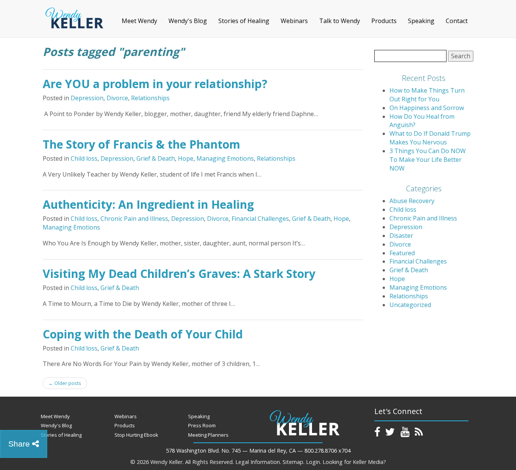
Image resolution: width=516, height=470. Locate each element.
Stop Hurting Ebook (136, 434)
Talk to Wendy (339, 21)
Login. (313, 461)
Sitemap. (293, 461)
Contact (457, 21)
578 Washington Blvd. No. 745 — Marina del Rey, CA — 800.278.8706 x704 (258, 450)
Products (384, 21)
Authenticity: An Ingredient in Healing (148, 204)
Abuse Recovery (411, 201)
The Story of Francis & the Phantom (141, 144)
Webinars (294, 21)
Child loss (84, 158)
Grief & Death (155, 158)
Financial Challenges (260, 218)
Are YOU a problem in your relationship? (155, 84)
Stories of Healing (243, 21)
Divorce (117, 98)
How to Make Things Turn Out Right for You (427, 94)
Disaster (401, 235)
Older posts (64, 383)
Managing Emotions (225, 158)
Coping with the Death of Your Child (143, 334)
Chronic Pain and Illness (134, 218)
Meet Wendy (139, 21)
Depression (87, 98)
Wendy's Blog (187, 21)
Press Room (202, 425)
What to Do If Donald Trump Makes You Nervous (430, 137)
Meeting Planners (208, 434)
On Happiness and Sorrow (426, 108)
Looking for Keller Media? (354, 461)
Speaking (421, 21)
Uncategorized (410, 305)
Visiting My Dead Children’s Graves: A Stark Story (179, 273)
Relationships (150, 98)
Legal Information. (258, 461)
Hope (185, 158)
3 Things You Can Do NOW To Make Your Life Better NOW (427, 159)
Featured (402, 253)
